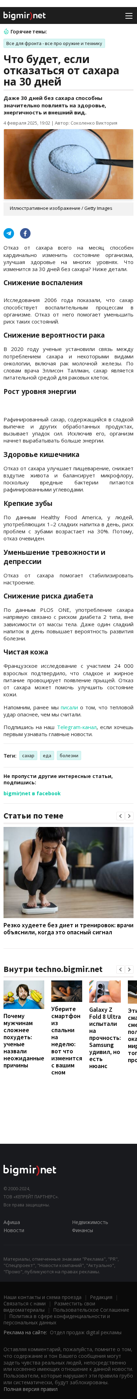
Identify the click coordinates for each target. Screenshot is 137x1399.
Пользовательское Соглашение (91, 1309)
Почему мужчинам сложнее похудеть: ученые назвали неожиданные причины (24, 1040)
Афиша (12, 1222)
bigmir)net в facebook (32, 793)
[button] (120, 816)
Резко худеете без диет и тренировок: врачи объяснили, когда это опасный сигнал (68, 928)
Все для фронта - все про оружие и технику (54, 43)
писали (69, 707)
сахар (28, 755)
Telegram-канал (77, 726)
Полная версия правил (31, 1389)
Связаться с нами (25, 1303)
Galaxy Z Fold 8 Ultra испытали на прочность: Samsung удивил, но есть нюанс (105, 1037)
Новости (14, 1230)
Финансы (82, 1230)
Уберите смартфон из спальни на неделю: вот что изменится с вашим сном (66, 1040)
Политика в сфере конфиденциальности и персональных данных (57, 1319)
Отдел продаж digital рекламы (86, 1332)
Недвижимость (90, 1222)
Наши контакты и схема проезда (42, 1297)
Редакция (101, 1297)
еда (47, 755)
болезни (69, 755)
